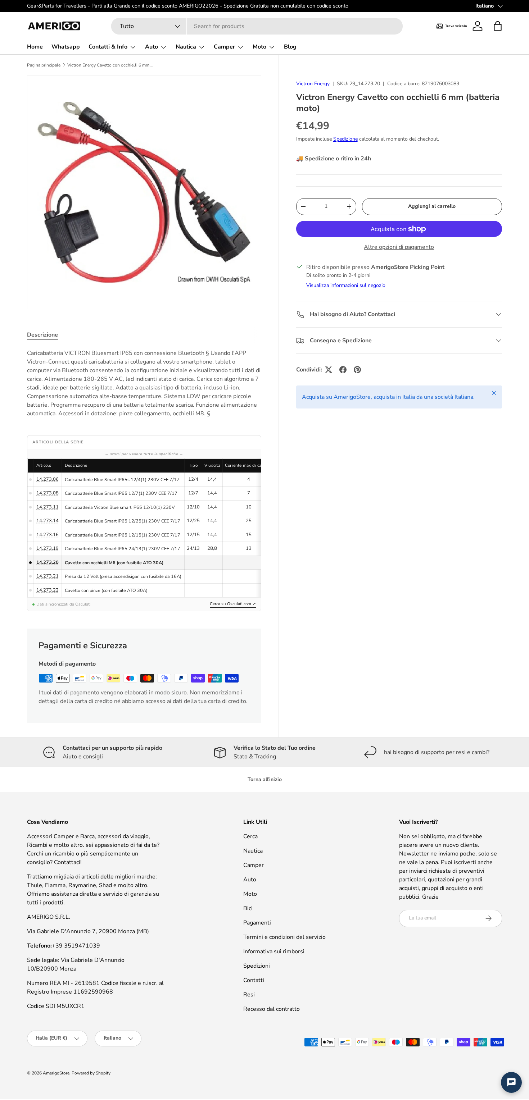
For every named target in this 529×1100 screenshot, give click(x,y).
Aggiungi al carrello (432, 206)
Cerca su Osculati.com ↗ (233, 604)
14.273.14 (47, 520)
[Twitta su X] (328, 369)
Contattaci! (68, 862)
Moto (259, 47)
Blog (290, 47)
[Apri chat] (511, 1082)
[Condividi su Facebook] (343, 369)
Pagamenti (257, 923)
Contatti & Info (108, 47)
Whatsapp (65, 47)
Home (35, 47)
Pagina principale (43, 65)
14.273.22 (47, 590)
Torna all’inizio (265, 779)
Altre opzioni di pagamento (399, 247)
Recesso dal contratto (271, 1009)
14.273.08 (47, 493)
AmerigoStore (56, 1073)
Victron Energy (313, 83)
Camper (224, 47)
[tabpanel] (144, 383)
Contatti (253, 980)
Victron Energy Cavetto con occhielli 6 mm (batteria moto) (110, 65)
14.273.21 (47, 576)
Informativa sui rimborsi (273, 951)
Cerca (250, 836)
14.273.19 (47, 548)
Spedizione (345, 139)
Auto (151, 47)
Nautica (186, 47)
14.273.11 (47, 507)
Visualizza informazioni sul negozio (345, 285)
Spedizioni (256, 966)
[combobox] (257, 26)
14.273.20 (47, 562)
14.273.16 (47, 534)
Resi (249, 995)
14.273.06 (47, 479)
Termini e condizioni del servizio (284, 937)
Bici (248, 908)
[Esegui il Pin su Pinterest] (357, 369)
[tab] (42, 335)
